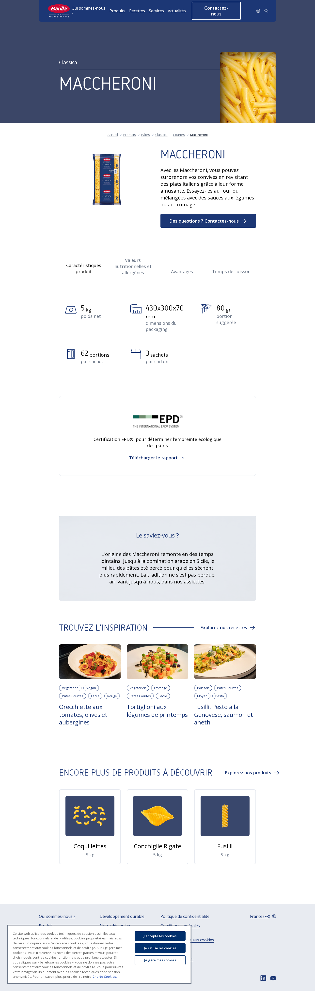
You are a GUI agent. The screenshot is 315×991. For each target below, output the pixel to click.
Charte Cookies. (105, 976)
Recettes (137, 11)
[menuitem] (91, 11)
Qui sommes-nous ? (88, 10)
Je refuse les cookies (160, 948)
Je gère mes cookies (160, 960)
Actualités (177, 11)
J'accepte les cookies (160, 936)
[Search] (266, 11)
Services (156, 11)
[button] (216, 11)
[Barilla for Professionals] (59, 11)
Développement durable (122, 916)
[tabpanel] (157, 339)
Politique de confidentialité (184, 916)
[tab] (83, 266)
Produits (117, 11)
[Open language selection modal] (258, 11)
